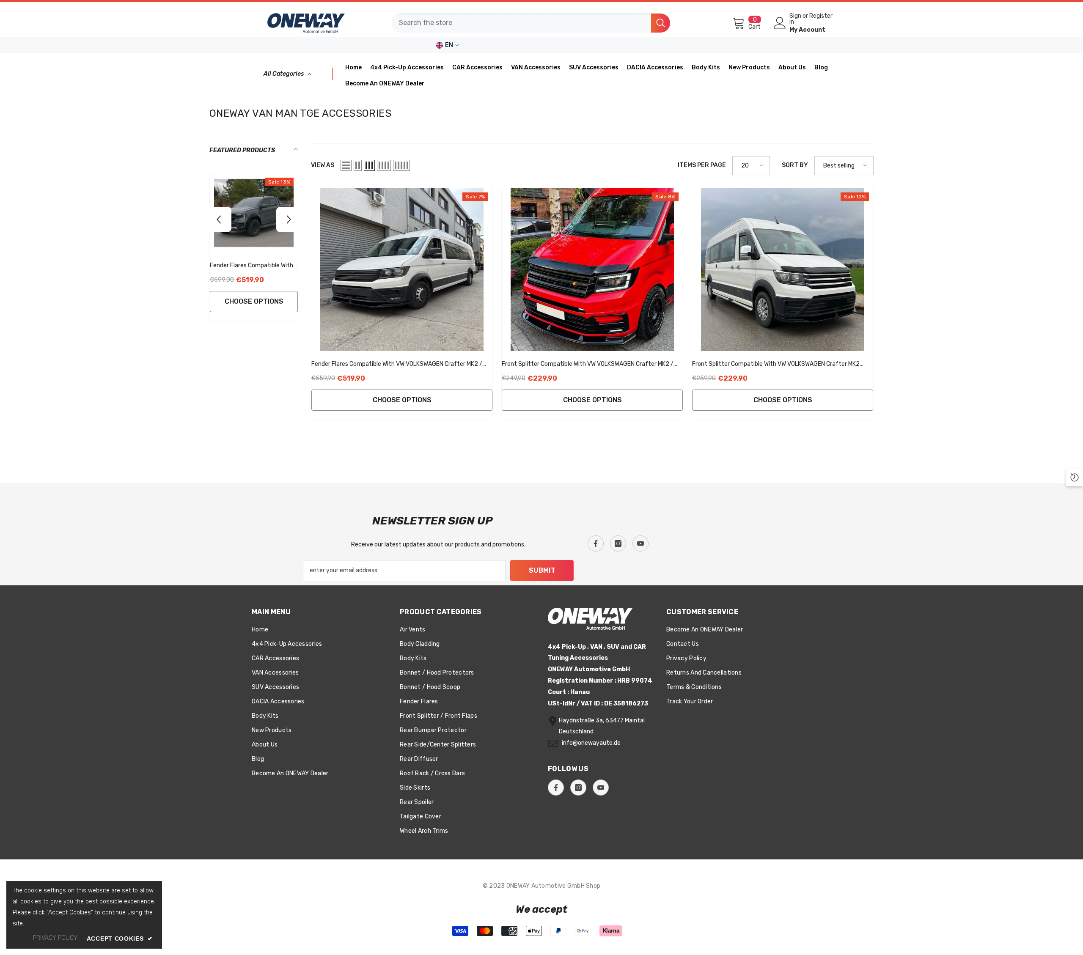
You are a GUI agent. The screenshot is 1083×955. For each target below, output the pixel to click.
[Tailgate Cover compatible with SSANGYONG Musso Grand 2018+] (207, 212)
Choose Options (207, 301)
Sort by (795, 165)
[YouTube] (640, 543)
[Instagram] (618, 543)
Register (821, 16)
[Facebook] (596, 543)
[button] (346, 165)
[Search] (530, 23)
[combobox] (521, 23)
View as (322, 165)
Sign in (795, 19)
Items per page (702, 165)
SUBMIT (542, 570)
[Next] (289, 219)
